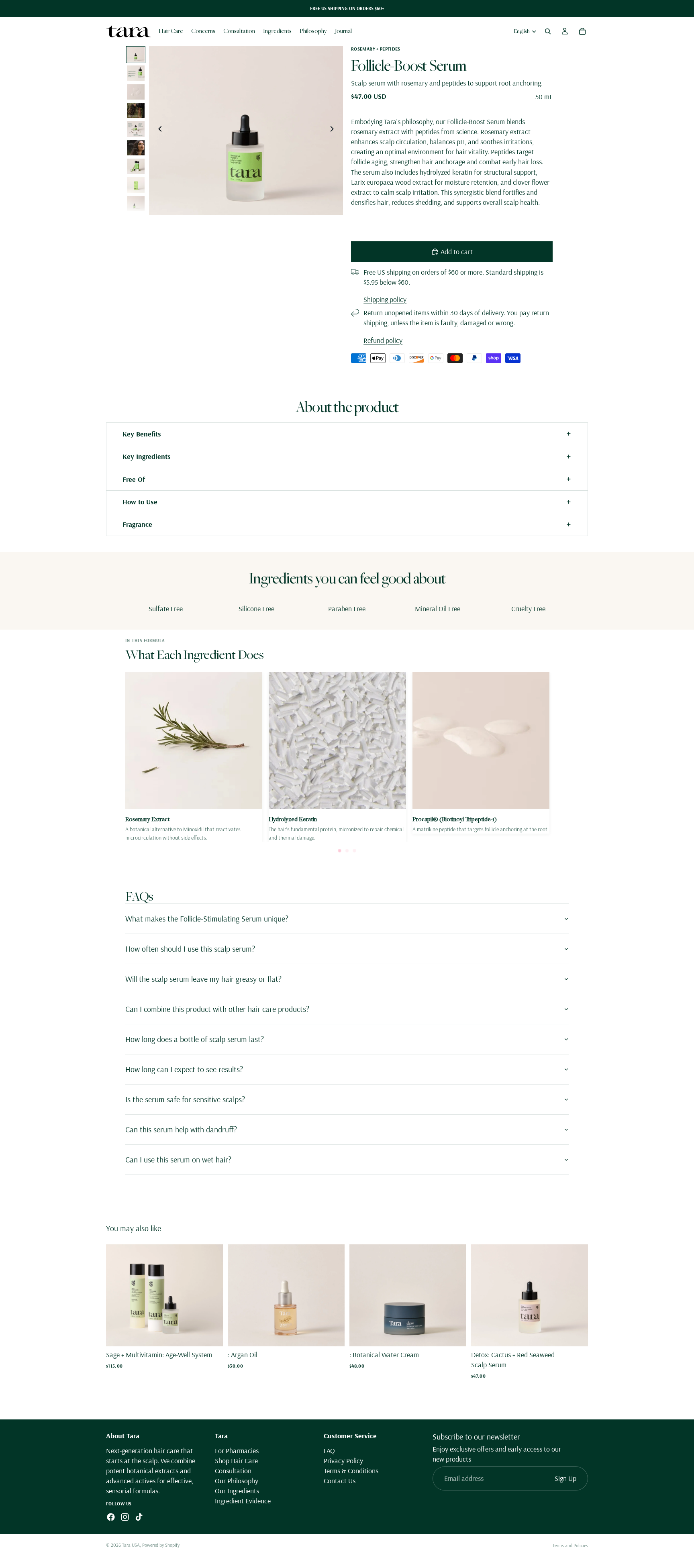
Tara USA (131, 1545)
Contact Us (339, 1480)
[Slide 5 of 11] (136, 129)
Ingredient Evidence (243, 1500)
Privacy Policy (343, 1460)
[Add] (210, 1334)
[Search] (548, 31)
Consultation (233, 1470)
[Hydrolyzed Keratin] (337, 757)
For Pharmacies (237, 1450)
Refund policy (382, 340)
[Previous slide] (158, 130)
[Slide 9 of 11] (136, 203)
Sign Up (565, 1478)
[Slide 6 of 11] (136, 147)
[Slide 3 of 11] (136, 92)
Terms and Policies (570, 1545)
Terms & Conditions (351, 1470)
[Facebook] (111, 1517)
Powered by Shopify (161, 1545)
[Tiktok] (139, 1517)
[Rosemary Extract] (193, 757)
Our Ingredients (237, 1490)
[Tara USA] (128, 31)
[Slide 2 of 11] (136, 73)
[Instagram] (125, 1517)
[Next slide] (334, 130)
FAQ (329, 1450)
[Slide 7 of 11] (136, 166)
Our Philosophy (236, 1480)
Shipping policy (384, 299)
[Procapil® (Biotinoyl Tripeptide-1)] (480, 753)
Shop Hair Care (236, 1460)
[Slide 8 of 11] (136, 184)
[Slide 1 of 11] (136, 54)
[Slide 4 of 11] (136, 110)
